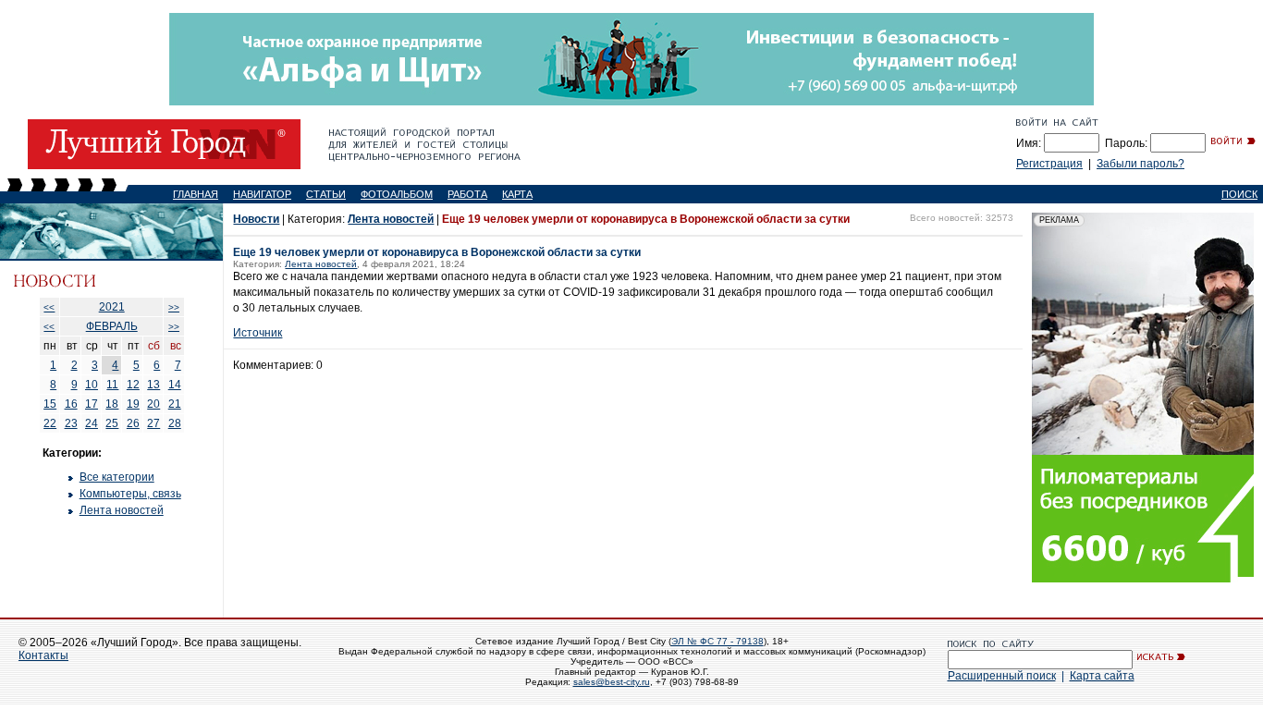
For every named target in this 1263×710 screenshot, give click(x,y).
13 (153, 384)
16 (71, 404)
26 (133, 423)
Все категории (117, 477)
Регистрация (1049, 163)
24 (91, 423)
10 (91, 384)
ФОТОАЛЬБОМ (397, 194)
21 (174, 404)
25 (111, 423)
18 (111, 404)
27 (153, 423)
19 (133, 404)
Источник (257, 332)
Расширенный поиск (1002, 675)
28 (174, 423)
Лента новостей (122, 510)
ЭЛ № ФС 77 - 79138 (717, 641)
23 (71, 423)
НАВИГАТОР (262, 194)
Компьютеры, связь (130, 493)
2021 (112, 306)
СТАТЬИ (326, 194)
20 (153, 404)
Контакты (43, 655)
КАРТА (517, 194)
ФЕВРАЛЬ (112, 326)
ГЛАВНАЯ (195, 194)
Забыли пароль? (1140, 163)
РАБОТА (467, 194)
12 (133, 384)
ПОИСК (1239, 194)
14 (174, 384)
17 (91, 404)
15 (49, 404)
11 (112, 384)
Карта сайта (1102, 675)
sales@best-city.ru (611, 682)
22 (49, 423)
